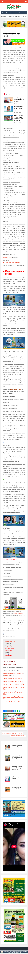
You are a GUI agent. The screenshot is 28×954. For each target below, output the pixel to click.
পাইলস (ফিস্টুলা (19, 673)
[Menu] (2, 1)
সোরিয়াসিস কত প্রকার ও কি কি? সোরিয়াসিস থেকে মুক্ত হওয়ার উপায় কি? (17, 768)
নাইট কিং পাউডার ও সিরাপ (15, 389)
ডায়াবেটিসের (7, 675)
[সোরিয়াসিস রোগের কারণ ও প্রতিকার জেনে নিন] (7, 747)
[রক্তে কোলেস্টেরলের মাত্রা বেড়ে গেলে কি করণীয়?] (7, 789)
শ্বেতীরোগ (5, 673)
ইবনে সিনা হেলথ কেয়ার (9, 647)
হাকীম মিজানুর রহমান (7, 257)
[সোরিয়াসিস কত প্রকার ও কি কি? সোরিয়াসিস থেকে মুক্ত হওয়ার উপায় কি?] (7, 768)
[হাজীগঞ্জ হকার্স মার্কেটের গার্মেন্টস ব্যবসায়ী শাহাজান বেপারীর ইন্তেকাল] (20, 16)
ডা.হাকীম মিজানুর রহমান (10, 641)
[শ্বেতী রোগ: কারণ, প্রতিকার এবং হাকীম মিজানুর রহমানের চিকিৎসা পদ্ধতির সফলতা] (7, 758)
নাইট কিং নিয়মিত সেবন (18, 613)
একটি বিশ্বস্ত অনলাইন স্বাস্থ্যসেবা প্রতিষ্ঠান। (11, 262)
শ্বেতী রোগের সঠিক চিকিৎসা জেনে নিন (17, 735)
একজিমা (10, 673)
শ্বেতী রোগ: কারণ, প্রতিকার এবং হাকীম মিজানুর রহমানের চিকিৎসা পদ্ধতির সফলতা (17, 758)
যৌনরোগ (14, 673)
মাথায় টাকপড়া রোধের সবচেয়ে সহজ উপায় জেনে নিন (13, 733)
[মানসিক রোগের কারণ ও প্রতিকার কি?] (7, 779)
